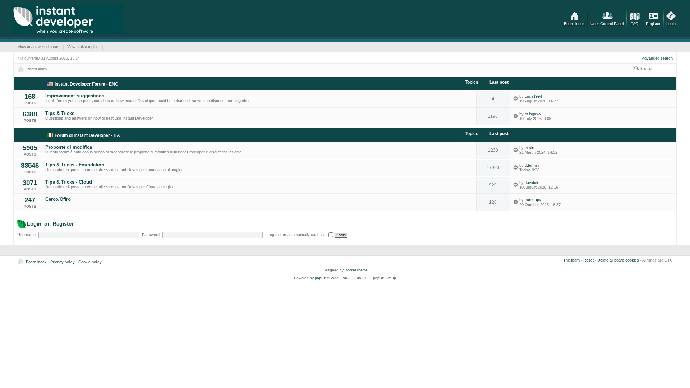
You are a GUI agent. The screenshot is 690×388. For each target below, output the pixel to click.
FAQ (635, 24)
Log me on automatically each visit (298, 234)
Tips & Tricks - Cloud (68, 182)
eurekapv (533, 200)
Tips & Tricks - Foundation (74, 164)
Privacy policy (62, 262)
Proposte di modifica (68, 147)
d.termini (532, 165)
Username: (27, 234)
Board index (574, 24)
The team (571, 260)
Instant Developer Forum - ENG (86, 84)
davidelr (531, 182)
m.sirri (530, 148)
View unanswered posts (38, 47)
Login (671, 24)
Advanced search (657, 58)
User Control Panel (607, 24)
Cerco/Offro (58, 199)
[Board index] (67, 19)
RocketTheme (356, 270)
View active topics (82, 47)
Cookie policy (90, 262)
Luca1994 (533, 96)
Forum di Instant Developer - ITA (87, 135)
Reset (588, 260)
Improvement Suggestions (74, 95)
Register (653, 24)
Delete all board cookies (618, 260)
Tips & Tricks (59, 113)
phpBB (320, 278)
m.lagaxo (532, 114)
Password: (151, 234)
